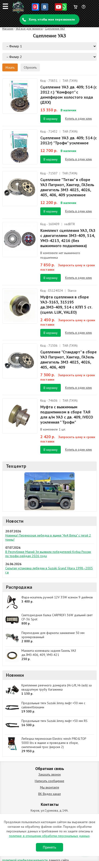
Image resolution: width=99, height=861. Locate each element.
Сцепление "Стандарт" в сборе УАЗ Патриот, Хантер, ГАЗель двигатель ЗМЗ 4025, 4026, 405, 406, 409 (68, 359)
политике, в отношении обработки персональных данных (49, 836)
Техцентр (16, 466)
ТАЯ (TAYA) (70, 81)
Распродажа (19, 587)
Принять (49, 847)
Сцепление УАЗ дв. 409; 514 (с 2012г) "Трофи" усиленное (68, 140)
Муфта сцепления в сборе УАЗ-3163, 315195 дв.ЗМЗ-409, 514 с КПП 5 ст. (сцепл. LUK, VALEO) (66, 304)
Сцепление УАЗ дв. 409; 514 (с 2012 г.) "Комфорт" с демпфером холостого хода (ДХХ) (68, 94)
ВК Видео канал (49, 794)
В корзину (51, 119)
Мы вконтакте (49, 787)
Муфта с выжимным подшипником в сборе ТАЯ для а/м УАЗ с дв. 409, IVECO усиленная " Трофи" (66, 414)
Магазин (7, 28)
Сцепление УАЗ (55, 28)
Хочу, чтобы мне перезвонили (52, 19)
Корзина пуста (75, 6)
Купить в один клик (78, 118)
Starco (72, 290)
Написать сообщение (49, 781)
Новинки (15, 675)
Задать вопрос (84, 8)
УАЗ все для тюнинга (29, 28)
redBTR (69, 224)
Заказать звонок (49, 774)
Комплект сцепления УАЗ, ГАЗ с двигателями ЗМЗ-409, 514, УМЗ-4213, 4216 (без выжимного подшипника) (67, 238)
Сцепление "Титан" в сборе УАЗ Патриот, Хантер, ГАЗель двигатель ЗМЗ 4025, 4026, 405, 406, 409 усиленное (67, 187)
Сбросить (30, 67)
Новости (14, 521)
